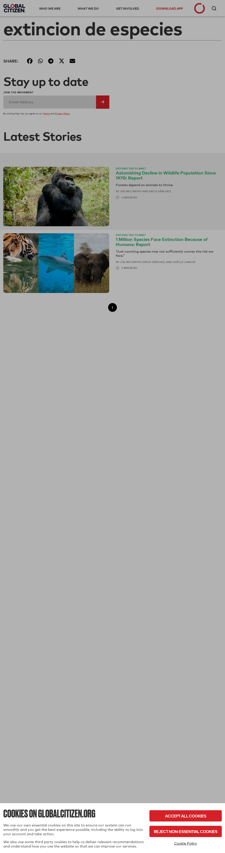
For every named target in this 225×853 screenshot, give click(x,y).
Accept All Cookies (185, 816)
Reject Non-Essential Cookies (185, 831)
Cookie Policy (185, 843)
